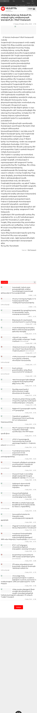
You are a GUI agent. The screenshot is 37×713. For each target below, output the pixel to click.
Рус (14, 1)
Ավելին (18, 607)
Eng (23, 1)
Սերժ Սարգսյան (32, 250)
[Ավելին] (34, 282)
